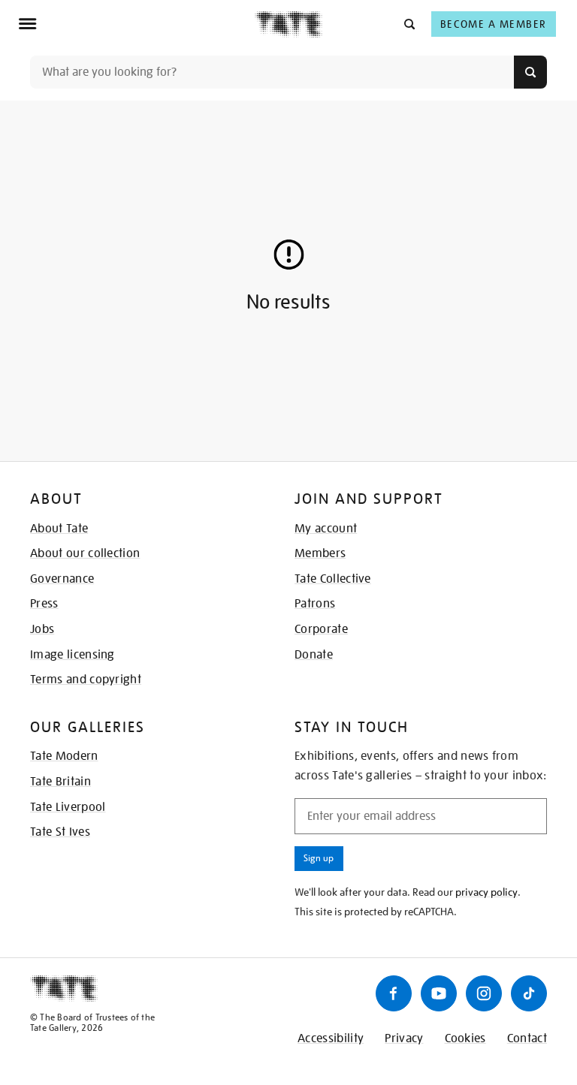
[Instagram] (484, 993)
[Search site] (530, 72)
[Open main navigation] (136, 24)
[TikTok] (529, 993)
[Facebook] (394, 993)
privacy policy (486, 892)
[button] (408, 23)
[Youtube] (439, 993)
